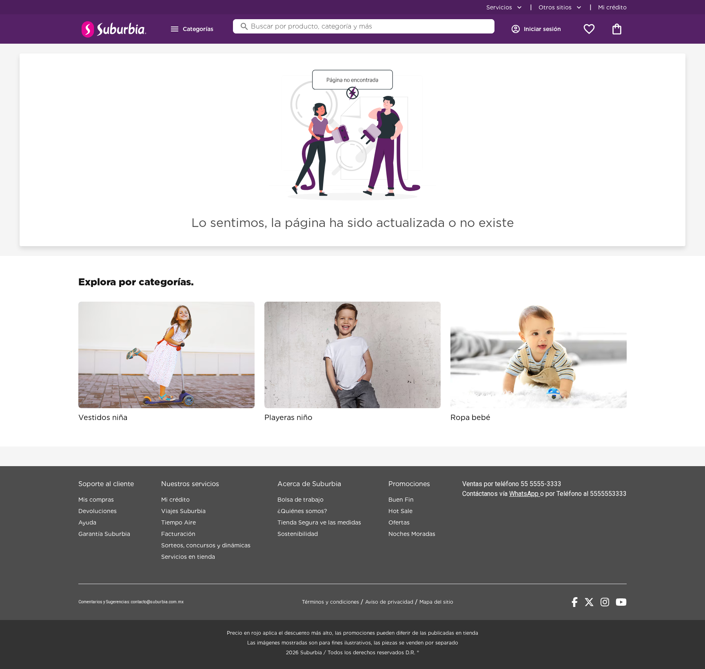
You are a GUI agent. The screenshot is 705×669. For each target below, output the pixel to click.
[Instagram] (605, 602)
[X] (589, 602)
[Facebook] (575, 602)
